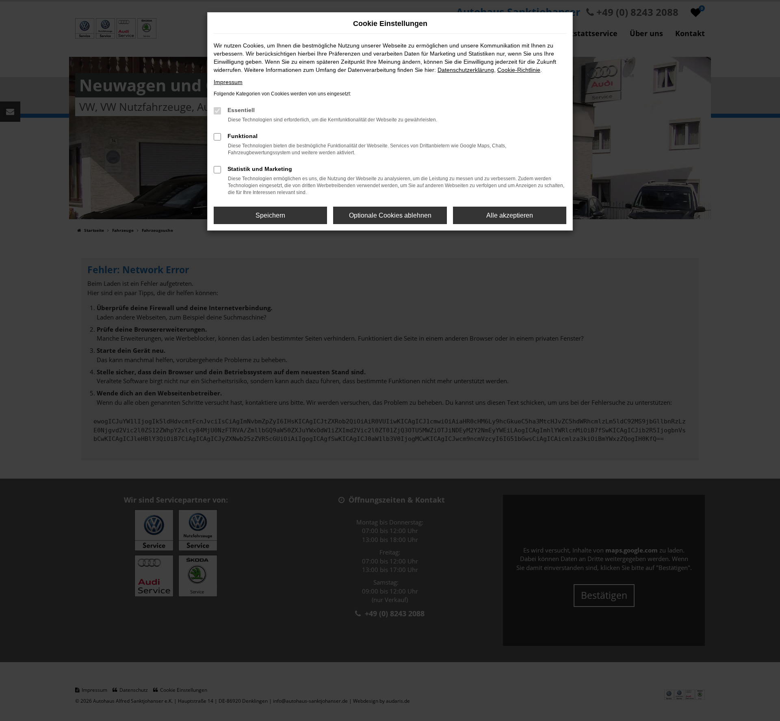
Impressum (228, 82)
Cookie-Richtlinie (518, 70)
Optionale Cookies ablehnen (390, 215)
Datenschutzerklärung (466, 70)
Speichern (270, 215)
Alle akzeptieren (509, 215)
